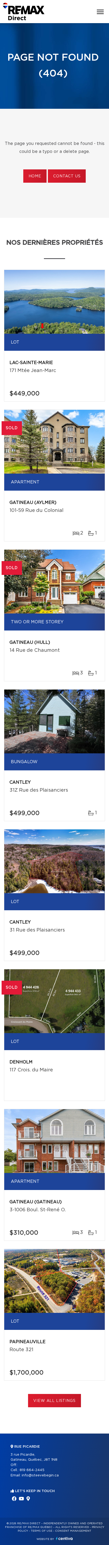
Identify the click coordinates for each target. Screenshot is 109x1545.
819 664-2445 (32, 1470)
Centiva (64, 1538)
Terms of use (41, 1531)
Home (35, 176)
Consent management (73, 1531)
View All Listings (54, 1401)
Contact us (66, 176)
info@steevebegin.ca (40, 1475)
